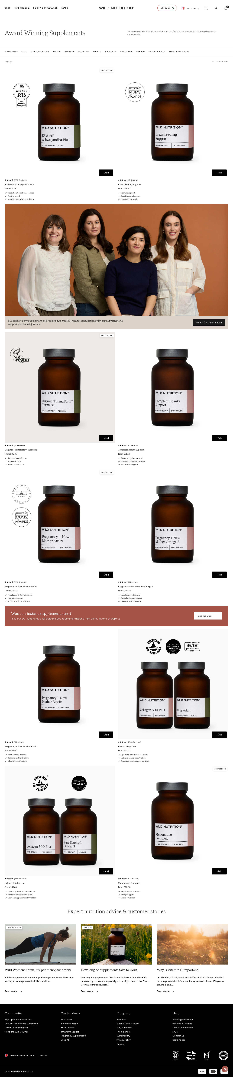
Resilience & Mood (40, 52)
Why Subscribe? (124, 1027)
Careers (120, 1044)
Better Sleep (67, 1027)
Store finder (178, 1039)
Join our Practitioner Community (21, 1023)
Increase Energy (69, 1023)
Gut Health (110, 52)
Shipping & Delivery (182, 1019)
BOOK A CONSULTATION (45, 8)
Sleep (24, 52)
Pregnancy (83, 52)
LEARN (64, 8)
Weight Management (179, 52)
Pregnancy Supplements (73, 1035)
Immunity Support (70, 1031)
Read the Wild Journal (16, 1031)
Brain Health (126, 52)
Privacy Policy (123, 1039)
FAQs (175, 1031)
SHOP (8, 8)
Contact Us (178, 1035)
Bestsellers (66, 1019)
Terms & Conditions (182, 1027)
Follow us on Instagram (16, 1027)
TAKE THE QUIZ (22, 8)
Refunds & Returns (182, 1023)
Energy (56, 52)
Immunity (140, 52)
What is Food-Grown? (127, 1023)
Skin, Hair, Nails (157, 52)
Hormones (69, 52)
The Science (123, 1031)
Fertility (97, 52)
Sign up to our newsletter (18, 1019)
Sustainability (123, 1035)
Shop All (65, 1039)
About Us (121, 1019)
